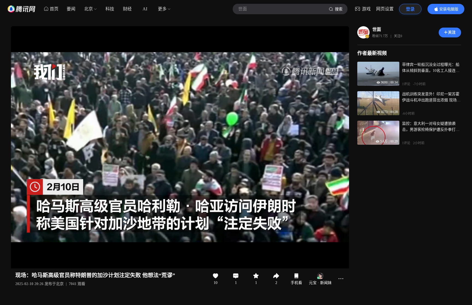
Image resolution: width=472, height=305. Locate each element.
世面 (376, 29)
